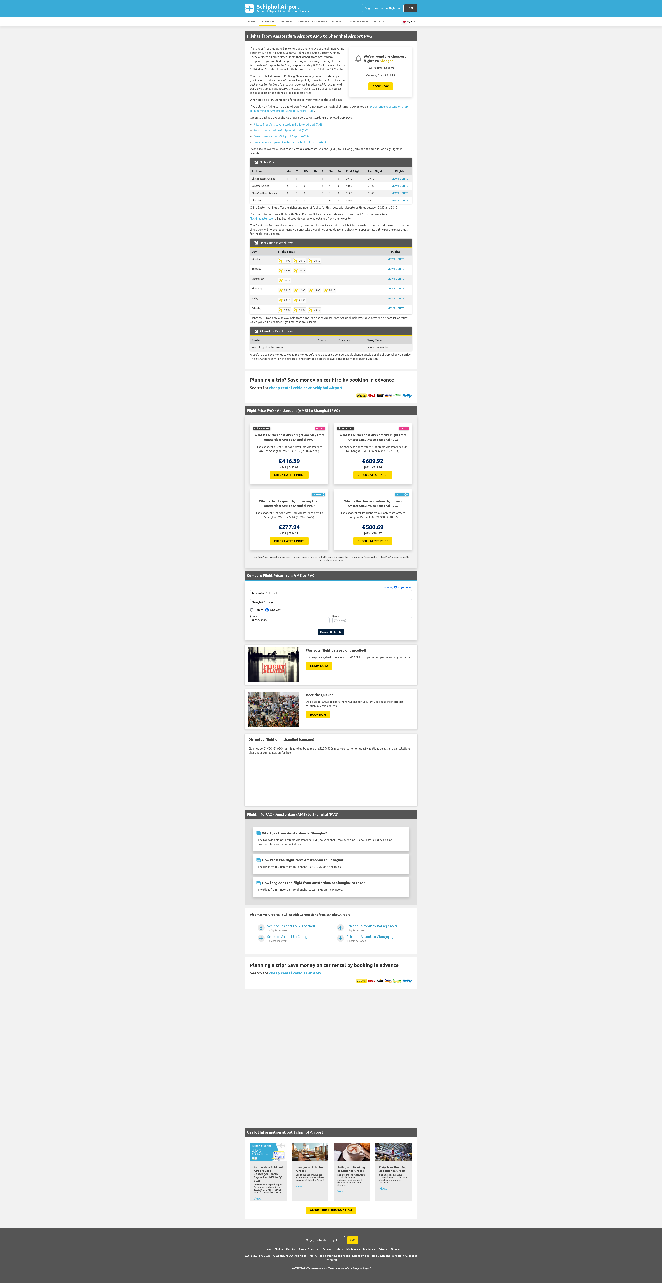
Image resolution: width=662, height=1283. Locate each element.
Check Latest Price (289, 475)
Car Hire (285, 21)
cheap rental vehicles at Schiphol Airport (306, 387)
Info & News (358, 21)
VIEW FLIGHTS (400, 178)
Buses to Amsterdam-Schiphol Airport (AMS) (281, 130)
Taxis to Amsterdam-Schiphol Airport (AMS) (281, 136)
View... (257, 1198)
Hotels (378, 21)
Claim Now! (319, 665)
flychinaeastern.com (262, 218)
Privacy (383, 1249)
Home (251, 21)
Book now (381, 86)
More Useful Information (331, 1210)
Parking (337, 21)
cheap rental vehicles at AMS (295, 973)
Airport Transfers (311, 21)
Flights (267, 21)
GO (411, 8)
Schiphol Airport (283, 8)
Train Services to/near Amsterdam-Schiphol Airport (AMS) (289, 142)
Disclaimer (369, 1249)
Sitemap (395, 1249)
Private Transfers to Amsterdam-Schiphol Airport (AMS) (288, 124)
